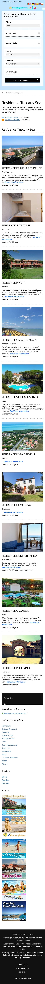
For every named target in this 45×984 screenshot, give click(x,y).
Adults (8, 51)
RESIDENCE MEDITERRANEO (19, 555)
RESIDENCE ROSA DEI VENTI (19, 454)
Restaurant (6, 751)
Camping (5, 732)
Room (4, 754)
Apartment (6, 726)
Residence (6, 748)
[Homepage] (2, 92)
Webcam (5, 783)
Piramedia (38, 952)
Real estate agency (9, 745)
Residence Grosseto (12, 120)
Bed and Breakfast (9, 729)
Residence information (13, 182)
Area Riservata (22, 968)
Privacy (18, 957)
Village (4, 761)
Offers (4, 777)
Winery (4, 764)
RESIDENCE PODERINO (16, 667)
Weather (5, 780)
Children (9, 60)
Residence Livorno (11, 117)
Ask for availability (20, 80)
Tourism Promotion (10, 757)
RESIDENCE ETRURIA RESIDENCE (22, 168)
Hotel (4, 742)
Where (8, 22)
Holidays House (8, 738)
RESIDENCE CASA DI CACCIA (19, 339)
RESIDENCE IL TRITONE (16, 225)
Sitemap (26, 957)
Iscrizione (23, 972)
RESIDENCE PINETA (13, 282)
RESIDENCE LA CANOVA (16, 505)
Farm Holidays (7, 735)
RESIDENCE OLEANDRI (15, 610)
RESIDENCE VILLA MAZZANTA (20, 397)
